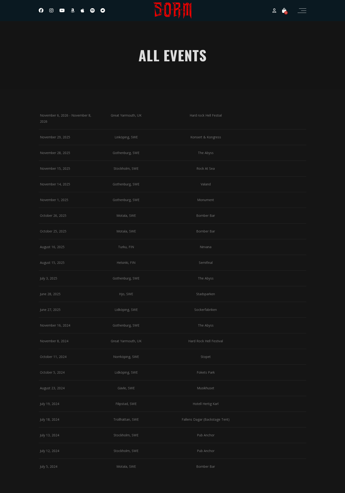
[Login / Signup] (274, 10)
